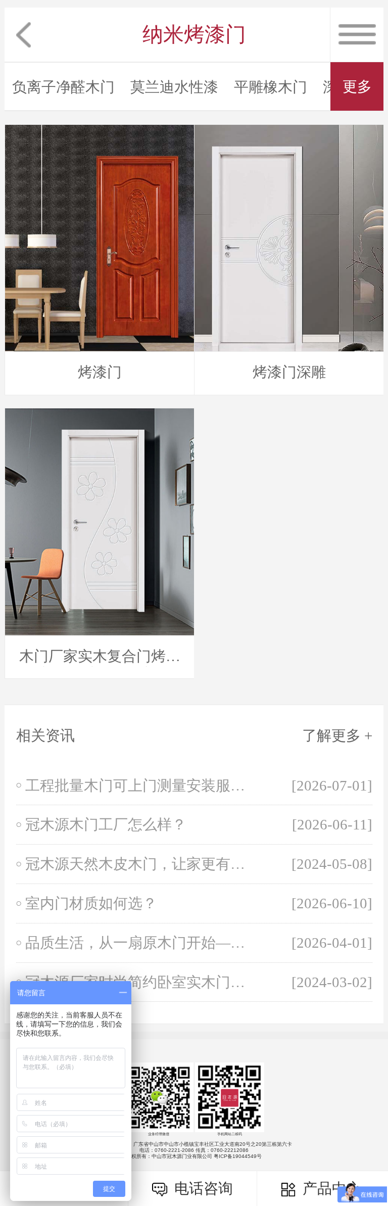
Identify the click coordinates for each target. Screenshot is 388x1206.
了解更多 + (337, 735)
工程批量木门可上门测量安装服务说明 (141, 785)
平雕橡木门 (270, 87)
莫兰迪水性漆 (174, 87)
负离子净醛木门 (63, 87)
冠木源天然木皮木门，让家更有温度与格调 (141, 864)
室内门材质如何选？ (91, 903)
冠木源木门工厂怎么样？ (105, 824)
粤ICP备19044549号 (238, 1156)
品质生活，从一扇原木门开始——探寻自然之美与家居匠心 (141, 943)
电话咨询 (201, 1188)
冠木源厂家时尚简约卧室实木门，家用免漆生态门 (141, 982)
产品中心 (330, 1188)
